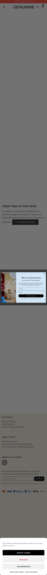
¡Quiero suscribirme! (31, 295)
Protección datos (31, 572)
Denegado (23, 559)
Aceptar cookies (23, 553)
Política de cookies (17, 572)
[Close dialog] (44, 274)
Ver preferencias (23, 566)
